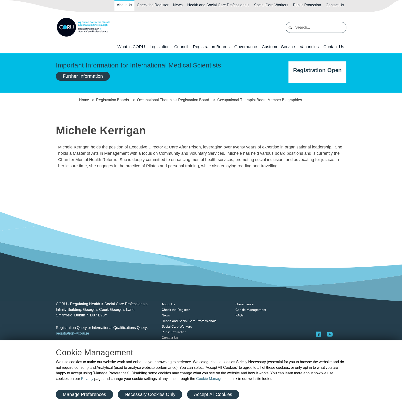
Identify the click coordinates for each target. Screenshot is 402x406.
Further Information (83, 76)
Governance (245, 46)
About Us (124, 5)
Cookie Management (213, 379)
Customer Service (278, 46)
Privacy (87, 379)
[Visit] (329, 334)
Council (181, 46)
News (178, 5)
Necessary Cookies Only (150, 394)
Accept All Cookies (213, 394)
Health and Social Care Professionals (218, 5)
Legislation (160, 46)
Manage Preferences (84, 394)
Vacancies (309, 46)
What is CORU (131, 46)
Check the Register (152, 5)
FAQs (239, 315)
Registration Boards (211, 46)
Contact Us (335, 5)
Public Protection (307, 5)
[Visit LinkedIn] (318, 334)
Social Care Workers (271, 5)
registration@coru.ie (72, 333)
